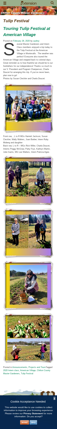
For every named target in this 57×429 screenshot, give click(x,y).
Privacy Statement (33, 413)
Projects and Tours (37, 367)
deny (33, 422)
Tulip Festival (27, 373)
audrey (36, 41)
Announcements (19, 367)
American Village (28, 370)
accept (24, 422)
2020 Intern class (11, 370)
